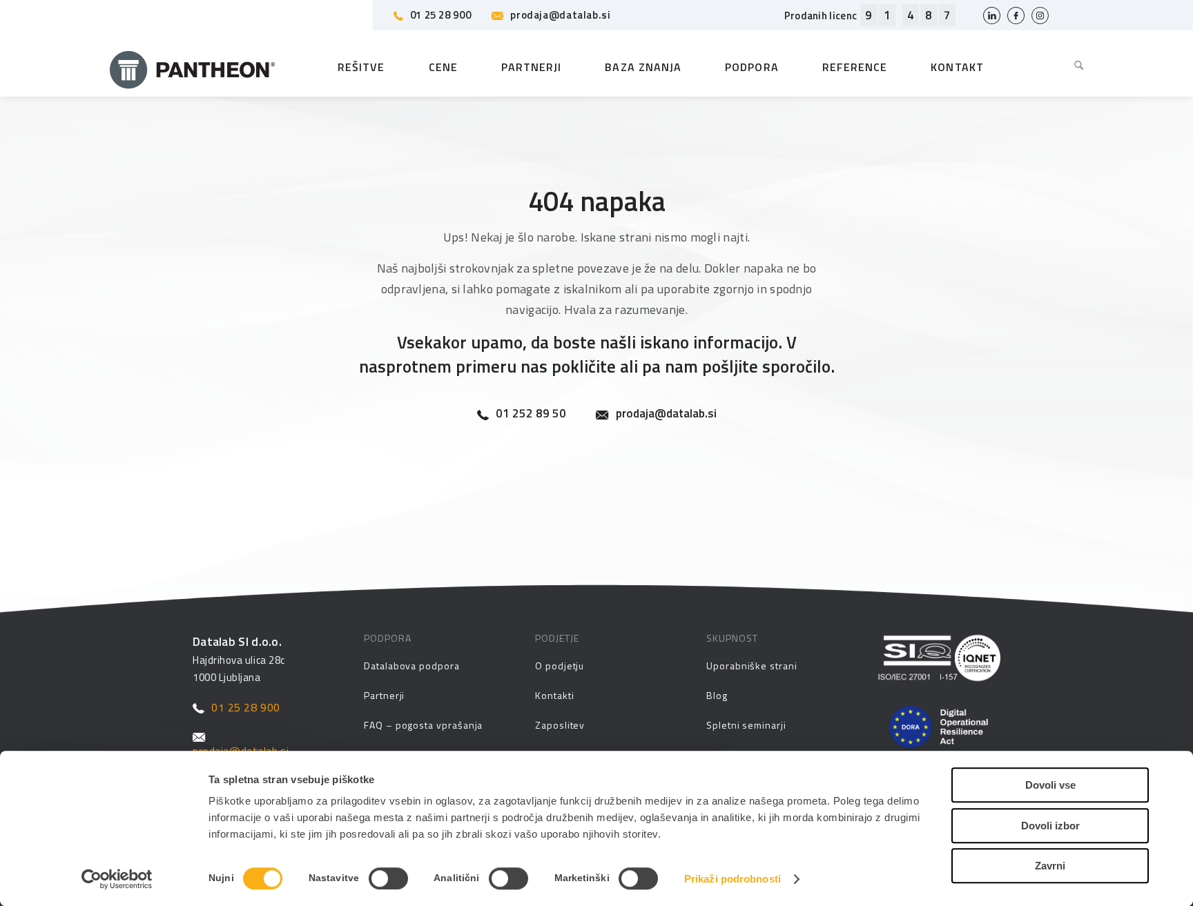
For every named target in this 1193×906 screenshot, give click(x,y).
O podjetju (559, 665)
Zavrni (1050, 865)
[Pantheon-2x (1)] (192, 67)
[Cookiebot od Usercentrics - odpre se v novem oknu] (117, 879)
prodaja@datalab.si (560, 15)
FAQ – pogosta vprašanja (423, 725)
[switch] (388, 878)
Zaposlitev (560, 725)
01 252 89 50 (531, 413)
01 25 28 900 (441, 15)
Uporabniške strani (751, 665)
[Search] (1068, 67)
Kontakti (554, 695)
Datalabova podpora (412, 665)
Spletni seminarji (746, 725)
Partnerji (384, 695)
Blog (717, 695)
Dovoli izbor (1050, 825)
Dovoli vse (1050, 785)
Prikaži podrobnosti (732, 879)
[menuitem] (1068, 67)
